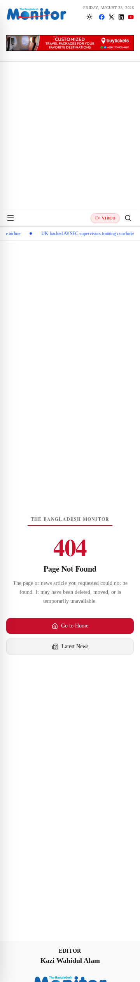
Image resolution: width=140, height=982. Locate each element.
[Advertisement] (70, 136)
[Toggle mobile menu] (10, 217)
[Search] (128, 218)
